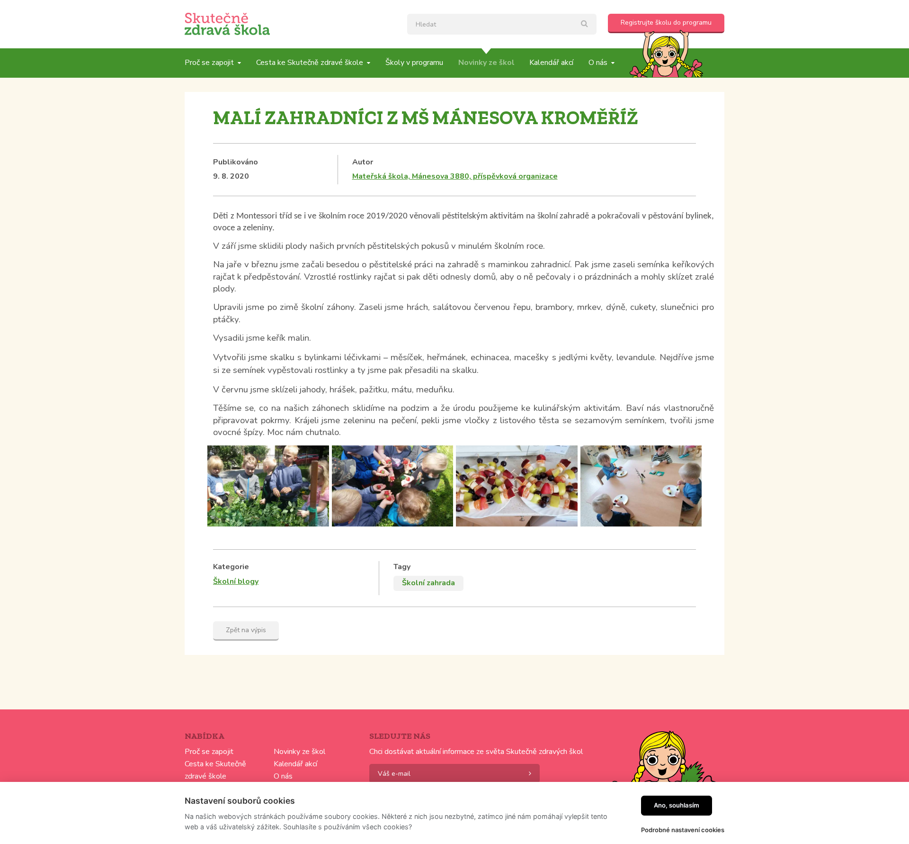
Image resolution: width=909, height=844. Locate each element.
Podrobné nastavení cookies (682, 830)
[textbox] (502, 24)
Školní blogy (235, 581)
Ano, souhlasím (676, 805)
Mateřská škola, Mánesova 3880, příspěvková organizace (455, 176)
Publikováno (235, 162)
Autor (362, 162)
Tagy (401, 567)
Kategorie (231, 567)
